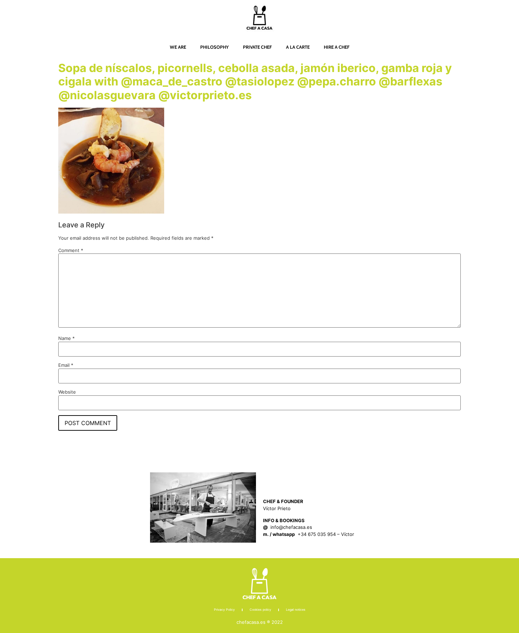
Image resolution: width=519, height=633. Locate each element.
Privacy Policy (224, 609)
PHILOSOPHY (214, 47)
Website (67, 392)
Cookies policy (260, 609)
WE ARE (178, 47)
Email (65, 365)
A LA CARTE (298, 47)
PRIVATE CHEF (257, 47)
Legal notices (295, 609)
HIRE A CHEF (337, 47)
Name (66, 338)
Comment (70, 250)
